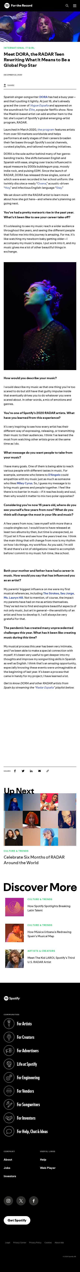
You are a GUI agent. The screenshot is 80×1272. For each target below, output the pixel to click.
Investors (10, 1176)
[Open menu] (74, 5)
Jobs (7, 1168)
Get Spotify (19, 1220)
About (8, 1159)
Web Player (47, 1168)
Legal (7, 1242)
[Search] (67, 6)
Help (43, 1159)
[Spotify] (18, 5)
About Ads (59, 1242)
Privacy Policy (35, 1242)
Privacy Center (19, 1242)
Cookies (48, 1242)
